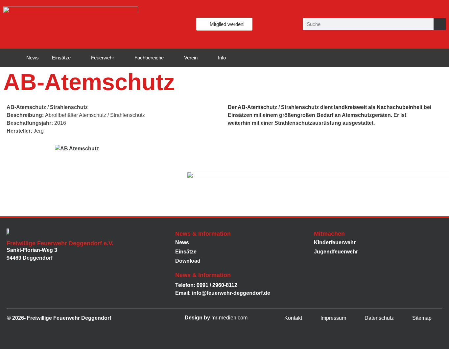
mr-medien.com (229, 317)
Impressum (333, 318)
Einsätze (61, 57)
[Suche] (440, 24)
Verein (191, 57)
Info (222, 57)
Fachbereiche (149, 57)
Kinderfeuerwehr (335, 242)
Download (188, 261)
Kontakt (293, 318)
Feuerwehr (102, 57)
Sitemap (422, 318)
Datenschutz (379, 318)
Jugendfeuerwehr (336, 251)
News (32, 57)
